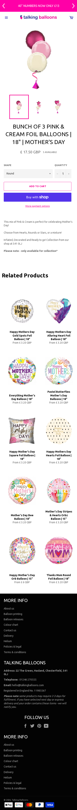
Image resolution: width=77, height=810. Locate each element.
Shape (7, 165)
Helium (8, 641)
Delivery (8, 635)
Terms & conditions (15, 652)
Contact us (10, 630)
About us (9, 608)
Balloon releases (13, 619)
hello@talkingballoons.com (28, 685)
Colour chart (11, 624)
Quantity (61, 165)
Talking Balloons (20, 800)
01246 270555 (27, 679)
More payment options (37, 206)
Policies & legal (12, 646)
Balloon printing (13, 613)
